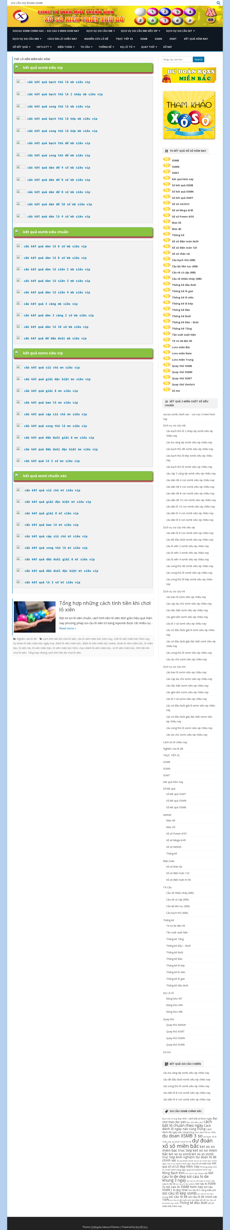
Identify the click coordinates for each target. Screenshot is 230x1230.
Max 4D (176, 229)
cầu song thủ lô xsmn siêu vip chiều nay (189, 728)
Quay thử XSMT (182, 378)
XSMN (158, 38)
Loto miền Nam (182, 353)
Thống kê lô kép (182, 303)
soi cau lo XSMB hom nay (184, 1187)
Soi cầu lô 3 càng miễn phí (202, 1190)
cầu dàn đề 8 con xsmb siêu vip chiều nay (190, 493)
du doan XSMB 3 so (182, 1136)
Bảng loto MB (174, 1011)
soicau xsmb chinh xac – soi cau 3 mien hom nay (46, 31)
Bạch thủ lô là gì (169, 1118)
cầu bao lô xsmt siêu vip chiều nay (186, 597)
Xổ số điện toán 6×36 (178, 879)
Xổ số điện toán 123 (184, 247)
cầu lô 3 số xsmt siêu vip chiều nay (186, 623)
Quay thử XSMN (182, 372)
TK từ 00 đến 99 (182, 341)
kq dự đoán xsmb (185, 1161)
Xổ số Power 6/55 (183, 216)
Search (199, 59)
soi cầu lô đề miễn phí (180, 1200)
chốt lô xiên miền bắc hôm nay (131, 639)
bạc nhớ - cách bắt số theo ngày (195, 1118)
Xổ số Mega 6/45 (182, 210)
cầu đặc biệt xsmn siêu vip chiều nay (187, 685)
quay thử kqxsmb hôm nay (198, 1170)
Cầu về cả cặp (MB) (184, 272)
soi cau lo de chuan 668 (196, 1173)
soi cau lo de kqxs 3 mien (199, 1181)
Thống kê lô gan (182, 291)
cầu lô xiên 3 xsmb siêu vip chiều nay (187, 552)
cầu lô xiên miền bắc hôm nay (95, 639)
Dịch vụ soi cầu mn (26, 38)
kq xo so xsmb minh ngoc (179, 1163)
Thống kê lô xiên (183, 297)
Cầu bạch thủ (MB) (183, 260)
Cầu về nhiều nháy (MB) (187, 278)
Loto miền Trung (183, 359)
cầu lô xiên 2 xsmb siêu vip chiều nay (187, 546)
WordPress (141, 1227)
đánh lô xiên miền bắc (68, 643)
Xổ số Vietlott (173, 847)
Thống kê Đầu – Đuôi (185, 322)
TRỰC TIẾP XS (124, 38)
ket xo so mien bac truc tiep (188, 1148)
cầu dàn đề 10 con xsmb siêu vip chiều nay (191, 500)
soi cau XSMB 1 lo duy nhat (187, 1188)
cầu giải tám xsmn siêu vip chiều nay (187, 692)
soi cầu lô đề (178, 1196)
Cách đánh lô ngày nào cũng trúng (186, 1127)
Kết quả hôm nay (196, 38)
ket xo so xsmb (180, 1154)
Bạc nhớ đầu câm (195, 1122)
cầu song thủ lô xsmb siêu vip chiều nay (189, 572)
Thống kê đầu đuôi (184, 285)
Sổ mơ (167, 47)
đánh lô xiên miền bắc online (99, 643)
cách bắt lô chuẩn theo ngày (187, 1123)
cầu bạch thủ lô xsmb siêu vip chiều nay (189, 466)
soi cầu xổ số (199, 1200)
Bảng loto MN (174, 1005)
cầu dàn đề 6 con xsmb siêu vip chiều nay (190, 486)
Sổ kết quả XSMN (183, 191)
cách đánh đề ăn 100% (205, 1132)
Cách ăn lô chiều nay (62, 38)
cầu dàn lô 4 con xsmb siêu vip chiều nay (189, 513)
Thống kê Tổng (182, 328)
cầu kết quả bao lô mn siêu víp (51, 402)
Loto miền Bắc (181, 347)
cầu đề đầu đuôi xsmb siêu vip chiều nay (189, 539)
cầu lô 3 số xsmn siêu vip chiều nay (186, 699)
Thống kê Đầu (181, 310)
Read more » (67, 628)
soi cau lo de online (185, 1184)
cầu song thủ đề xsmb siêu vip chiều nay (189, 566)
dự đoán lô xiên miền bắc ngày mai (33, 643)
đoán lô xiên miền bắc (130, 643)
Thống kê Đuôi (181, 316)
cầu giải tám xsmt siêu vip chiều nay (187, 617)
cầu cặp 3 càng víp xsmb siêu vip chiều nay (191, 473)
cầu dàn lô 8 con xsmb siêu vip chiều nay (189, 533)
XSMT (173, 38)
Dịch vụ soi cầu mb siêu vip (139, 31)
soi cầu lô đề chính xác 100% (189, 1198)
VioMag (94, 1227)
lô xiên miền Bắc (42, 648)
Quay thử (148, 47)
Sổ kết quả (20, 47)
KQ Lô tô (126, 47)
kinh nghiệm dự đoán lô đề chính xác (189, 1158)
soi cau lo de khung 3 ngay (185, 1178)
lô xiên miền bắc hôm (65, 648)
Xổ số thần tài (181, 253)
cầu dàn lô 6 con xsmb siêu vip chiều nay (189, 520)
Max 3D (176, 222)
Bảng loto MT (174, 998)
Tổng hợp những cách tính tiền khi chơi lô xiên (105, 606)
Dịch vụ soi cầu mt (179, 31)
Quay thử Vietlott (183, 384)
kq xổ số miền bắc (201, 1163)
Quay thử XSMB (182, 366)
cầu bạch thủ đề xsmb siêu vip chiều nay (189, 449)
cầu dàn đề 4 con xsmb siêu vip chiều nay (190, 480)
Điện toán (65, 47)
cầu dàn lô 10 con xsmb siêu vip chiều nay (190, 506)
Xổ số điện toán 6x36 (185, 241)
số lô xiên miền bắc (123, 648)
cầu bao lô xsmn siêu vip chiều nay (186, 672)
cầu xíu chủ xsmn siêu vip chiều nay (186, 734)
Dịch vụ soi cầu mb (99, 31)
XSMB (143, 38)
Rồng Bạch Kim (173, 1173)
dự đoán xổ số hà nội (181, 1141)
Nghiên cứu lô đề (96, 38)
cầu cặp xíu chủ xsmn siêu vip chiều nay (189, 679)
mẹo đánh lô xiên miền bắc (95, 648)
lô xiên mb (25, 648)
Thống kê (105, 47)
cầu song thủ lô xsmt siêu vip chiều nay (189, 652)
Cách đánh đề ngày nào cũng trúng (187, 1131)
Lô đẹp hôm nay (187, 1166)
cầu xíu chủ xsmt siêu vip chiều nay (186, 659)
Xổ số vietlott (181, 204)
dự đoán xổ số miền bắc (187, 1143)
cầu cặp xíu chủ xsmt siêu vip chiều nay (189, 603)
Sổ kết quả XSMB (182, 185)
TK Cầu (85, 47)
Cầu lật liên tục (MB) (185, 266)
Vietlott (42, 47)
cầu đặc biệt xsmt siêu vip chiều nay (187, 610)
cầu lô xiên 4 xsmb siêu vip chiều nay (187, 559)
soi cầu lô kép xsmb (179, 1193)
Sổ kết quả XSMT (182, 198)
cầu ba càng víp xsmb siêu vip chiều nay (189, 442)
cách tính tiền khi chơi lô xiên (59, 639)
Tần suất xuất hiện (184, 334)
